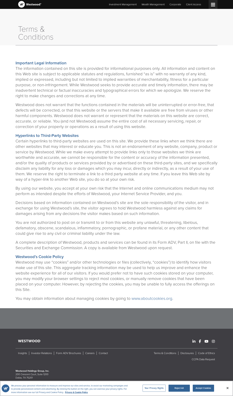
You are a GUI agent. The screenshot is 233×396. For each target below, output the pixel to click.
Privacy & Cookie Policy (76, 392)
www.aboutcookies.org (152, 298)
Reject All (179, 388)
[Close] (227, 388)
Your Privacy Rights (154, 388)
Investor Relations (41, 353)
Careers (89, 353)
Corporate (175, 4)
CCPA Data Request (203, 359)
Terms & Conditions (165, 353)
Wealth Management (153, 4)
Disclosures (187, 353)
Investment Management (123, 4)
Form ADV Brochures (68, 353)
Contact (103, 353)
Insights (22, 353)
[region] (116, 388)
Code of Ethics (206, 353)
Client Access (193, 4)
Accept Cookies (203, 388)
